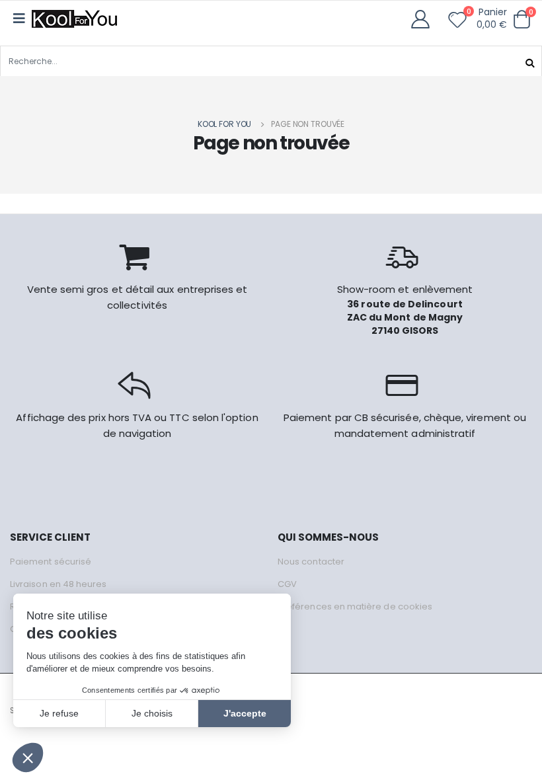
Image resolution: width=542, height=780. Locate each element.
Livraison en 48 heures (58, 584)
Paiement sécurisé (50, 561)
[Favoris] (457, 22)
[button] (521, 19)
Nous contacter (311, 561)
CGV (287, 584)
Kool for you (225, 124)
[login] (424, 19)
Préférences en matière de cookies (355, 606)
